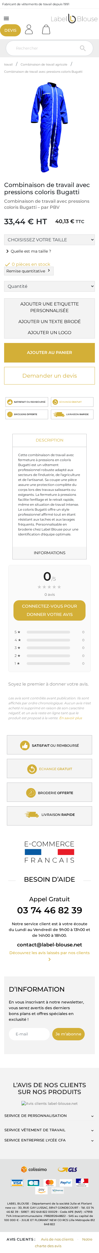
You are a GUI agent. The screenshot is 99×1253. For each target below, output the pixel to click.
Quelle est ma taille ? (27, 251)
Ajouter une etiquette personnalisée (49, 307)
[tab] (49, 440)
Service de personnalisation (35, 1115)
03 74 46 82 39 (49, 910)
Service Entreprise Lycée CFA (35, 1140)
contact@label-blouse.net (49, 945)
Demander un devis (49, 375)
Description (50, 440)
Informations (49, 552)
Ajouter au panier (49, 352)
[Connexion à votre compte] (31, 27)
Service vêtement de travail (34, 1130)
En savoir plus (70, 718)
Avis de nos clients (57, 1239)
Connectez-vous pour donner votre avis (49, 610)
